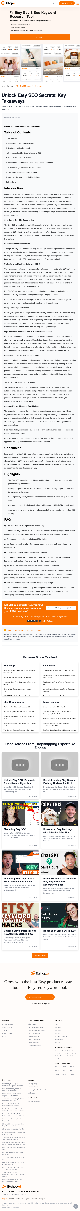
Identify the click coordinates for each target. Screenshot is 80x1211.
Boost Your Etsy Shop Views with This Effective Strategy (12, 1168)
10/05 (64, 1067)
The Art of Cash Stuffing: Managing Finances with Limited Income (13, 1174)
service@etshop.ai (34, 1101)
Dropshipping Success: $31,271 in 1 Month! (19, 711)
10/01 (72, 1070)
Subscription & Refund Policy (37, 1090)
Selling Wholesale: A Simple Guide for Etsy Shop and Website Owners (13, 1143)
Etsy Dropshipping (61, 1036)
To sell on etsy (59, 1039)
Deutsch (34, 1199)
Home (3, 86)
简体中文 (11, 1199)
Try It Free (40, 37)
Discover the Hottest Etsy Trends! (54, 707)
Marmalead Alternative (36, 1027)
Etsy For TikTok (7, 1033)
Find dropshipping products (60, 608)
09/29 (64, 1074)
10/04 (72, 1067)
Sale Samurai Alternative (36, 1030)
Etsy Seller (58, 1030)
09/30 (57, 1074)
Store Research (7, 1027)
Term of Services (33, 1087)
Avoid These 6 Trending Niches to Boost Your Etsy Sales (13, 1100)
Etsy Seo (10, 86)
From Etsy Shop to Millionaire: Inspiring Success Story (12, 1095)
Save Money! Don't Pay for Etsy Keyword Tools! (59, 718)
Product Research (8, 1024)
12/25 (57, 1067)
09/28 (72, 1074)
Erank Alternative (34, 1039)
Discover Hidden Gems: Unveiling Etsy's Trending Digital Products (57, 712)
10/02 (64, 1070)
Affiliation (31, 1093)
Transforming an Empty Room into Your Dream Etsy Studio (13, 1138)
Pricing (4, 1036)
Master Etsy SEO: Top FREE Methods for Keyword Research (12, 1085)
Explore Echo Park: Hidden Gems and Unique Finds (13, 1163)
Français (42, 1199)
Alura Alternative (34, 1043)
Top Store (5, 1030)
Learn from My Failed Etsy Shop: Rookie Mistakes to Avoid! (12, 1180)
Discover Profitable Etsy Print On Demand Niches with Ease (12, 1105)
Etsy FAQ (57, 1043)
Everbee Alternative (34, 1046)
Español (27, 1199)
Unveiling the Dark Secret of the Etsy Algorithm (59, 670)
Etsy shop (58, 1027)
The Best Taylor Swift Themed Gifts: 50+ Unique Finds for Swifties (13, 1110)
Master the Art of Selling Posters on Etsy (17, 707)
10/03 (57, 1070)
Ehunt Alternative (34, 1033)
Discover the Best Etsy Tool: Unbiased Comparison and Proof (56, 724)
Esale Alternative (33, 1036)
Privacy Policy (32, 1084)
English (4, 1198)
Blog (56, 1024)
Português (19, 1199)
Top (76, 1206)
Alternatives (32, 1024)
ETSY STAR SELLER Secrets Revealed (17, 696)
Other (57, 1058)
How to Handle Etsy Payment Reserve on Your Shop (11, 1090)
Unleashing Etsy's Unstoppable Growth (17, 677)
